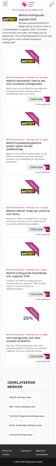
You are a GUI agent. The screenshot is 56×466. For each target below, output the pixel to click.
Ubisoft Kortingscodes (20, 397)
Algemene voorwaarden (42, 452)
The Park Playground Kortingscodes (27, 416)
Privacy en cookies (7, 452)
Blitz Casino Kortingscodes (22, 406)
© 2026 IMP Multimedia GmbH (28, 462)
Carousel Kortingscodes (21, 434)
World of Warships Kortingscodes (25, 425)
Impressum (26, 450)
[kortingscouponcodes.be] (28, 4)
